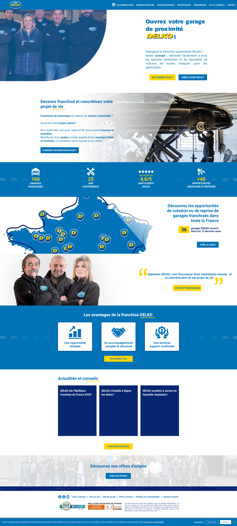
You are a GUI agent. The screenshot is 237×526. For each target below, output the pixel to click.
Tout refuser (212, 522)
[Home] (113, 4)
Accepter (225, 522)
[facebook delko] (59, 496)
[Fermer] (234, 522)
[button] (125, 5)
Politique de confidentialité (154, 522)
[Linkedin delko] (63, 496)
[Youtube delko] (67, 496)
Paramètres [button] (198, 522)
